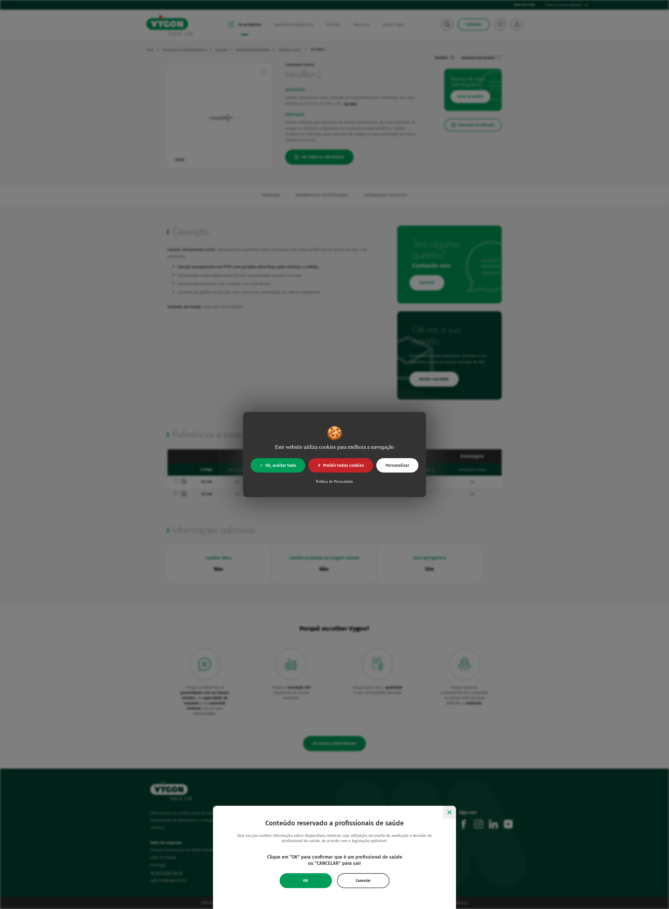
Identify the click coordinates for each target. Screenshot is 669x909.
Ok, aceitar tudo (280, 465)
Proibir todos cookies (343, 465)
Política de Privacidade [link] (334, 481)
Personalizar (397, 465)
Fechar (449, 812)
